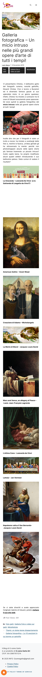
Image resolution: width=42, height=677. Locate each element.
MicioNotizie (31, 69)
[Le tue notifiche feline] (4, 672)
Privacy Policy (12, 664)
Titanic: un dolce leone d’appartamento (22, 630)
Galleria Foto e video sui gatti (15, 70)
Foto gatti (4, 70)
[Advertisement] (20, 201)
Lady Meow (6, 65)
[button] (30, 5)
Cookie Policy (12, 666)
